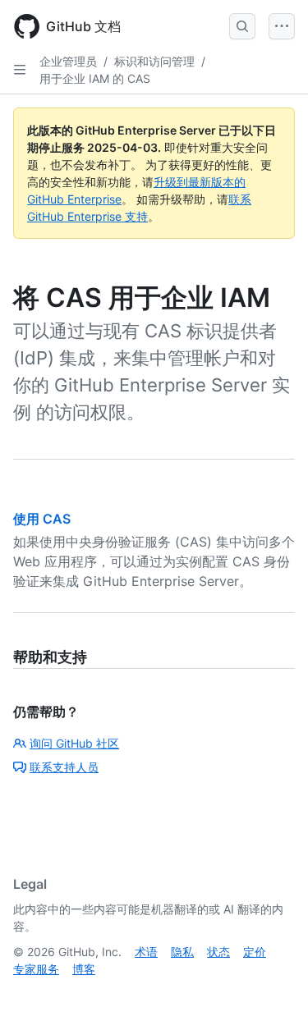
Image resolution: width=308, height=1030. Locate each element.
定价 (254, 952)
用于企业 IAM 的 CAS (94, 78)
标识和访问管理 (154, 61)
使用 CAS (42, 518)
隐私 (182, 952)
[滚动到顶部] (271, 993)
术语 (146, 952)
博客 (83, 969)
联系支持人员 (64, 767)
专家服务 (36, 969)
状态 (218, 952)
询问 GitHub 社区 (74, 743)
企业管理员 (68, 61)
